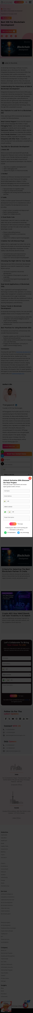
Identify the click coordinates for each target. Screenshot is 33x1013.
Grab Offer (13, 524)
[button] (4, 501)
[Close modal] (30, 478)
